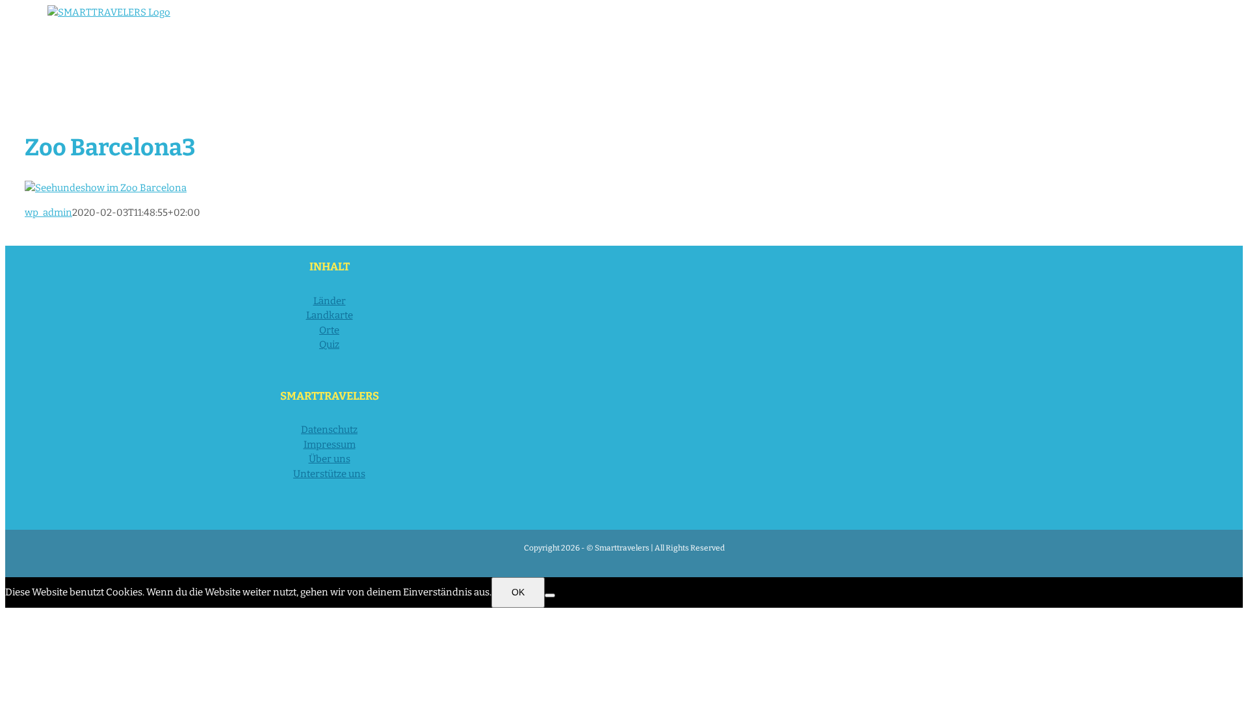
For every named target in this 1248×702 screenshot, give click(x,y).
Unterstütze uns (329, 474)
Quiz (329, 344)
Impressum (330, 444)
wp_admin (48, 212)
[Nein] (550, 595)
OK (518, 592)
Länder (329, 301)
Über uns (329, 459)
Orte (329, 330)
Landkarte (329, 315)
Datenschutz (329, 430)
